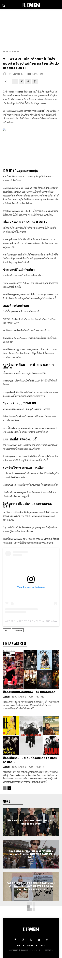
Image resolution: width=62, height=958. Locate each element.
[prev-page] (4, 788)
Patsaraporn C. (16, 74)
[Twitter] (31, 940)
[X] (21, 81)
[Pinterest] (28, 81)
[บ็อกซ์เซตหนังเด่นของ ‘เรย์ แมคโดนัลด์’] (31, 669)
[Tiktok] (47, 940)
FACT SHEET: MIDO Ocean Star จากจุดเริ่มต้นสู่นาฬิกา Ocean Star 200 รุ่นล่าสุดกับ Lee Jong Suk (31, 886)
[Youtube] (39, 940)
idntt (7, 630)
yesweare (18, 630)
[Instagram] (23, 940)
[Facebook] (15, 81)
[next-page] (9, 788)
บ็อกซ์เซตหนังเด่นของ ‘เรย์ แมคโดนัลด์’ (29, 692)
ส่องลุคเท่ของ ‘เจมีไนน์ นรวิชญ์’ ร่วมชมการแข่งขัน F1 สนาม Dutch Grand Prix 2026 (31, 854)
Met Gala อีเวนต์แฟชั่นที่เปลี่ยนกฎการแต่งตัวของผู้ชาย (31, 822)
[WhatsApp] (35, 81)
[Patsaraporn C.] (5, 74)
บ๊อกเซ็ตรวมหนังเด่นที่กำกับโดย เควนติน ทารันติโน (30, 760)
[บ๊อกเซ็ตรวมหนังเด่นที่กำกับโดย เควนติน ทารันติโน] (31, 735)
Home (5, 51)
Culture (14, 51)
